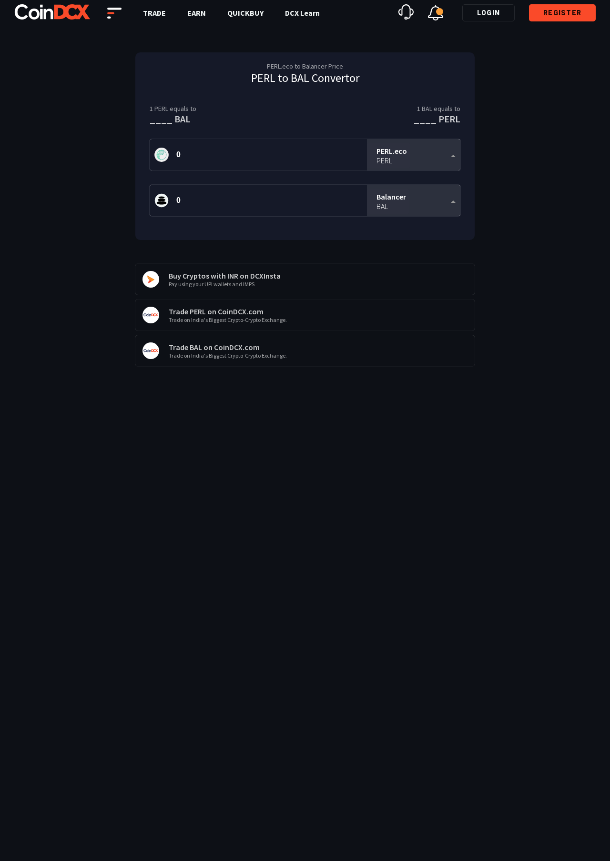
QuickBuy (245, 13)
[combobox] (413, 155)
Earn (196, 13)
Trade (154, 13)
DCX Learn (302, 13)
